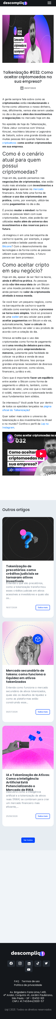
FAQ (16, 981)
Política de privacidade (28, 985)
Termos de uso (31, 981)
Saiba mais (43, 607)
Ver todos (28, 840)
